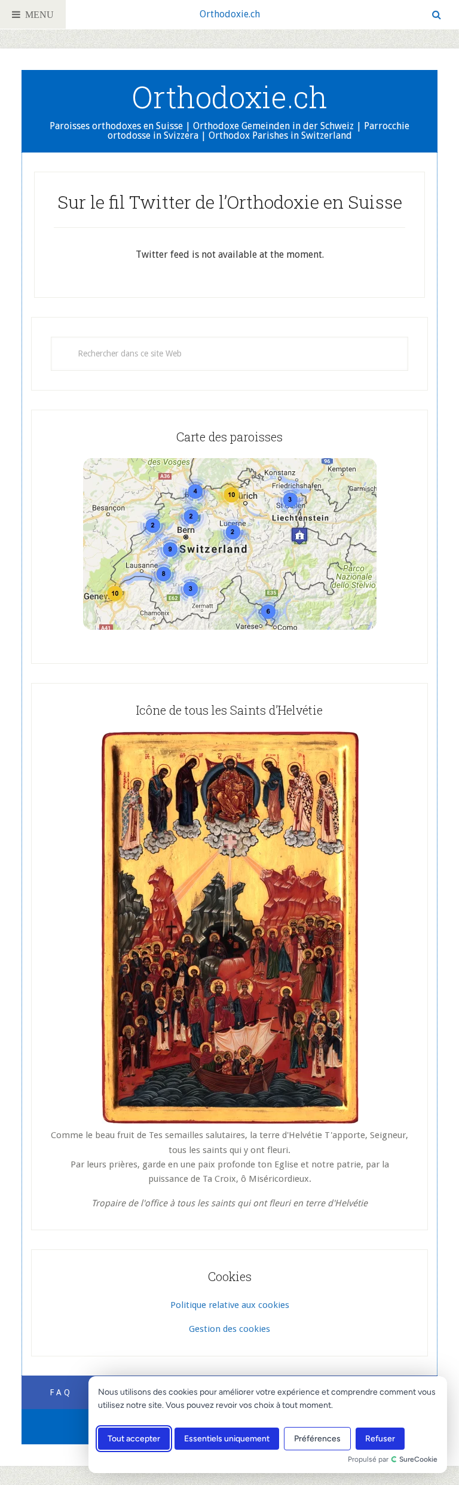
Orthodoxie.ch (230, 14)
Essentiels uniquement (227, 1439)
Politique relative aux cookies (229, 1305)
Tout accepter (134, 1439)
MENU (37, 14)
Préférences (317, 1439)
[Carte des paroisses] (229, 544)
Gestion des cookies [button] (229, 1329)
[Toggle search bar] (436, 14)
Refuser (380, 1439)
